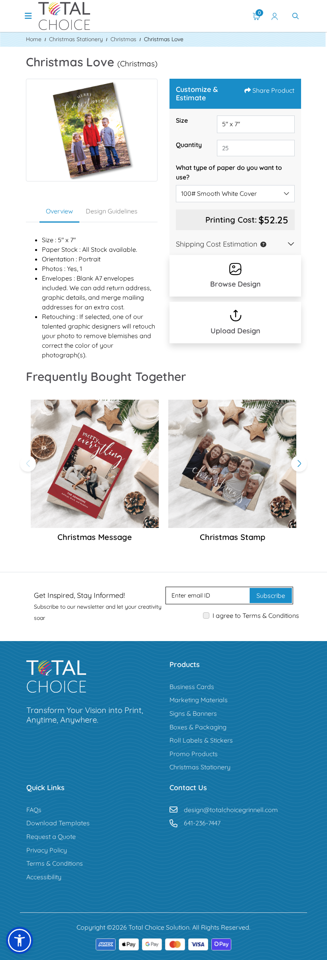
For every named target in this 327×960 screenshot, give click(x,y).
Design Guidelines (112, 211)
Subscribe (270, 596)
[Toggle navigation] (28, 16)
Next (299, 464)
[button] (261, 244)
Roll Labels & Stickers (201, 740)
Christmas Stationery (199, 767)
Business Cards (191, 687)
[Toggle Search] (295, 16)
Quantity (189, 145)
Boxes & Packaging (198, 727)
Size (182, 120)
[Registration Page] (275, 16)
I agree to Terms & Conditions (256, 615)
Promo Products (193, 754)
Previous (28, 464)
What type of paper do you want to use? (229, 172)
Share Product (273, 90)
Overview (59, 211)
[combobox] (235, 194)
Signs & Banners (193, 713)
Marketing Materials (198, 700)
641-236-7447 (202, 823)
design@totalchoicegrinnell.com (231, 810)
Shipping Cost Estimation (216, 244)
